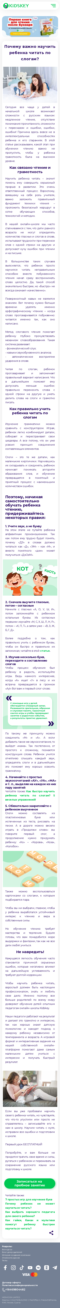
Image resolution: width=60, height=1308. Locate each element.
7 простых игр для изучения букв (28, 1199)
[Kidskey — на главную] (16, 5)
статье (45, 650)
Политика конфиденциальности (20, 1285)
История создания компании (16, 1255)
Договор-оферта (11, 1282)
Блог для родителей (12, 1252)
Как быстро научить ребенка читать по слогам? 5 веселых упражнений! (30, 795)
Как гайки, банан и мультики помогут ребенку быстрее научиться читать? (30, 1224)
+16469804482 (15, 1289)
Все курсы (7, 1249)
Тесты (4, 1260)
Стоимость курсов (11, 1258)
